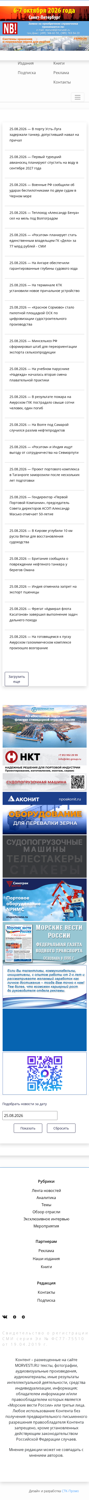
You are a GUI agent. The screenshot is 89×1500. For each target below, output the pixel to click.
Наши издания (46, 1258)
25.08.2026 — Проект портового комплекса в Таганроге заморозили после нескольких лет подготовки (44, 475)
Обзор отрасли (46, 1211)
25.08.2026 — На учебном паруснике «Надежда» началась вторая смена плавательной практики (39, 374)
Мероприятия (46, 1226)
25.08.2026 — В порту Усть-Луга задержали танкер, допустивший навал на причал (44, 134)
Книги (59, 63)
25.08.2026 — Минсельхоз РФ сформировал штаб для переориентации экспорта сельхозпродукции (43, 346)
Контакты (62, 82)
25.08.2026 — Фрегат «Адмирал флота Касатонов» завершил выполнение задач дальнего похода (43, 614)
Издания (26, 63)
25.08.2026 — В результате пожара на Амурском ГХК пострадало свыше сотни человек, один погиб (41, 402)
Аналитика (46, 1197)
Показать (27, 1128)
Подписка (27, 72)
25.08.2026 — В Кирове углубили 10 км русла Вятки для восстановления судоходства (40, 536)
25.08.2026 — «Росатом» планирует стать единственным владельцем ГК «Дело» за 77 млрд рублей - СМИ (43, 240)
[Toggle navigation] (77, 97)
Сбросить (61, 1128)
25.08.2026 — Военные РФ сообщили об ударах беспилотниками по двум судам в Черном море (42, 190)
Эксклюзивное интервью (46, 1219)
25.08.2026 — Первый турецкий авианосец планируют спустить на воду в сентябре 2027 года (43, 162)
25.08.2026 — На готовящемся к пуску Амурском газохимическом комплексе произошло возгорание (40, 642)
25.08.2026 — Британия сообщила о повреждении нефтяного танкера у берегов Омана (38, 564)
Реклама (61, 72)
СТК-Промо (70, 1491)
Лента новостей (46, 1190)
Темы (46, 1204)
